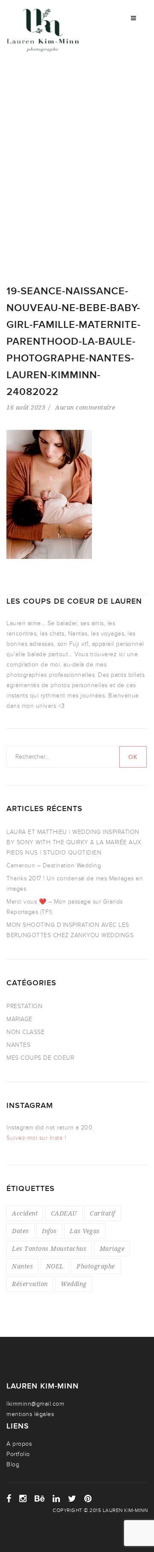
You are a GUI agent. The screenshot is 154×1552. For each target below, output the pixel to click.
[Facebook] (9, 1498)
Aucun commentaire (85, 407)
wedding (74, 1284)
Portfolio (18, 1454)
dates (20, 1231)
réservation (30, 1284)
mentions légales (30, 1414)
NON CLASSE (25, 1032)
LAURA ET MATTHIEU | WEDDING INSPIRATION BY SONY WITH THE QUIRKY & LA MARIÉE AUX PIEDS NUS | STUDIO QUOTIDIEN (74, 842)
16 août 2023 (25, 407)
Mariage (112, 1248)
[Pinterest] (88, 1498)
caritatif (102, 1213)
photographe (96, 1266)
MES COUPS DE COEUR (40, 1057)
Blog (12, 1464)
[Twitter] (72, 1498)
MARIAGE (19, 1019)
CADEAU (64, 1213)
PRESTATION (24, 1006)
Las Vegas (85, 1231)
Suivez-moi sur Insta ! (36, 1138)
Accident (25, 1213)
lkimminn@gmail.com (35, 1403)
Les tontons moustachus (49, 1248)
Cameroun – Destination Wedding (53, 865)
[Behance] (40, 1498)
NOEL (55, 1266)
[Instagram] (23, 1498)
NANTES (18, 1045)
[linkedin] (56, 1498)
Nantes (22, 1266)
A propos (19, 1443)
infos (49, 1231)
